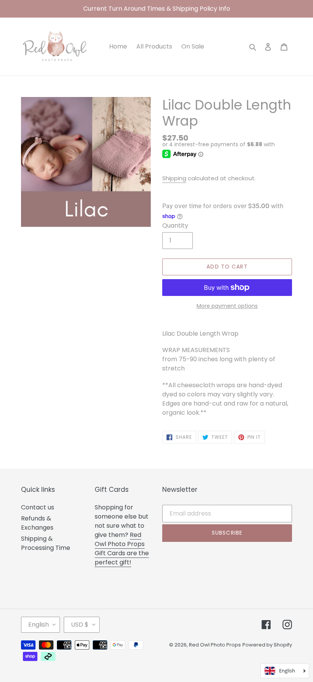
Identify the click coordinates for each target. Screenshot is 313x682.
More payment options (227, 306)
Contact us (37, 507)
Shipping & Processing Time (45, 543)
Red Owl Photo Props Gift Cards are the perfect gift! (122, 548)
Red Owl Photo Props (215, 644)
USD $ (80, 624)
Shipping (174, 178)
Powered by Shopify (267, 644)
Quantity (175, 225)
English (38, 624)
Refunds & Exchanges (37, 523)
